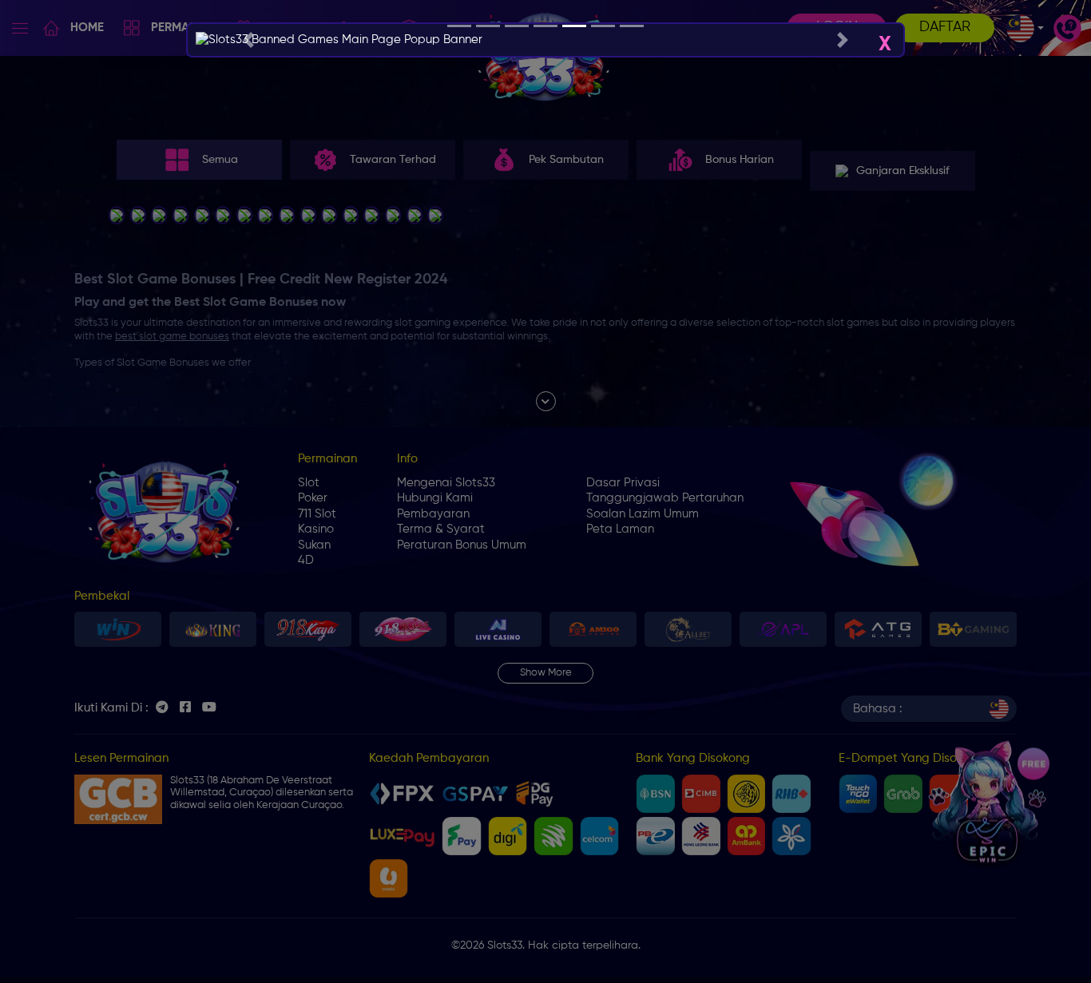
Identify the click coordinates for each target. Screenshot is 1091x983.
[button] (248, 40)
